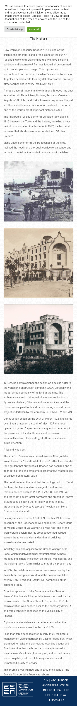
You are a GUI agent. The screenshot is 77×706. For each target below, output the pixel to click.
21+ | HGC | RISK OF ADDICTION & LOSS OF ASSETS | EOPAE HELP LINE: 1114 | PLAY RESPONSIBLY (55, 690)
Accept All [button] (34, 29)
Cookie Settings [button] (15, 29)
